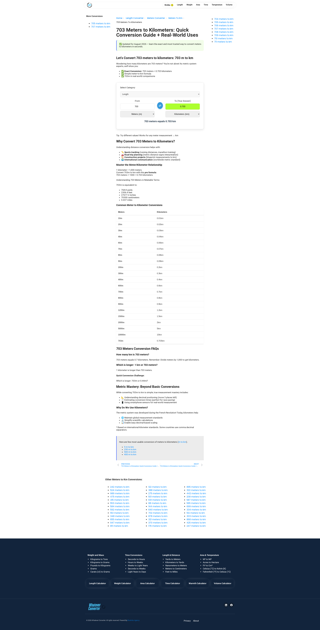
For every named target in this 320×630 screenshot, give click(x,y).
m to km (182, 442)
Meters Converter (156, 18)
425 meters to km (196, 522)
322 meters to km (196, 490)
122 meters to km (157, 486)
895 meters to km (196, 486)
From (137, 101)
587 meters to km (196, 499)
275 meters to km (157, 493)
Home (119, 18)
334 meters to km (196, 509)
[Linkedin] (226, 605)
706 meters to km (223, 25)
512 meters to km (196, 512)
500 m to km (130, 452)
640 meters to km (158, 509)
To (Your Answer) (182, 101)
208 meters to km (196, 496)
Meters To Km (175, 18)
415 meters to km (119, 499)
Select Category (127, 87)
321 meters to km (157, 519)
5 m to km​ (129, 447)
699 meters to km (196, 506)
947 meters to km (120, 522)
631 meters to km (157, 499)
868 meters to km (196, 519)
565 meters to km (196, 503)
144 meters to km (157, 506)
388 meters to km (158, 490)
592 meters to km (119, 509)
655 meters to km (119, 519)
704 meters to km (224, 19)
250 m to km (130, 449)
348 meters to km (120, 516)
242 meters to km (119, 486)
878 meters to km (158, 516)
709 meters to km (223, 35)
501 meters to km (157, 496)
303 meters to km (196, 516)
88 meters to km (157, 503)
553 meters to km (119, 503)
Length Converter (135, 18)
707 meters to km (100, 26)
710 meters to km (223, 38)
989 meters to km (120, 493)
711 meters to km (223, 41)
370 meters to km (158, 522)
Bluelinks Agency (134, 620)
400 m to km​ (130, 454)
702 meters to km (157, 512)
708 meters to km (223, 32)
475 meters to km (119, 496)
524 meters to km (119, 490)
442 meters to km (196, 493)
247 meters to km (196, 525)
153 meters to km (119, 512)
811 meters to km (119, 525)
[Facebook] (231, 605)
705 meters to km (100, 23)
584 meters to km (120, 506)
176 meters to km (157, 525)
